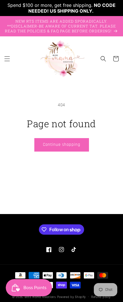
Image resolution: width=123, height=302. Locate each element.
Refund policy (101, 297)
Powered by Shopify (71, 297)
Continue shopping (61, 144)
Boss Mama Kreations (40, 297)
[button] (7, 58)
